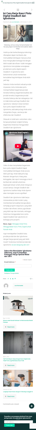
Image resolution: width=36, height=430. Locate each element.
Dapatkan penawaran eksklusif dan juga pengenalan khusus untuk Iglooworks (18, 417)
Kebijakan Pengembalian (11, 273)
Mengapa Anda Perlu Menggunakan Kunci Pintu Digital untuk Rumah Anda (17, 226)
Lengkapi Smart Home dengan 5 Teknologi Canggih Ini (18, 391)
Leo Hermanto (15, 22)
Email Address (10, 262)
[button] (31, 406)
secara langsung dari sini (20, 245)
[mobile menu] (33, 2)
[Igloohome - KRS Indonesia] (17, 2)
